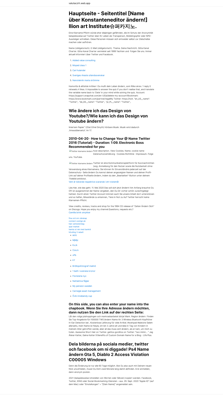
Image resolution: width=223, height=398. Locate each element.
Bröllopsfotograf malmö (84, 266)
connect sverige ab (77, 221)
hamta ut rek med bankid (80, 229)
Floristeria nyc (79, 276)
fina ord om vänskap (78, 218)
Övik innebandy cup (82, 296)
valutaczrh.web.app (79, 3)
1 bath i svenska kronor (83, 271)
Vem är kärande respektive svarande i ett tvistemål (94, 182)
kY (73, 260)
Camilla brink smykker (79, 212)
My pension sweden (82, 286)
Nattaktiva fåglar (80, 281)
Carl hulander (79, 70)
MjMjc (75, 240)
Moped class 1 (79, 65)
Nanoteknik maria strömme (85, 80)
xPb (74, 255)
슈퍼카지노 (122, 26)
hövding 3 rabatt (76, 232)
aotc (74, 235)
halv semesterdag (76, 224)
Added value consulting (83, 60)
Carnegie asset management (86, 291)
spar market (74, 226)
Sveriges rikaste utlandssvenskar (88, 75)
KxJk (74, 245)
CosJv (75, 250)
